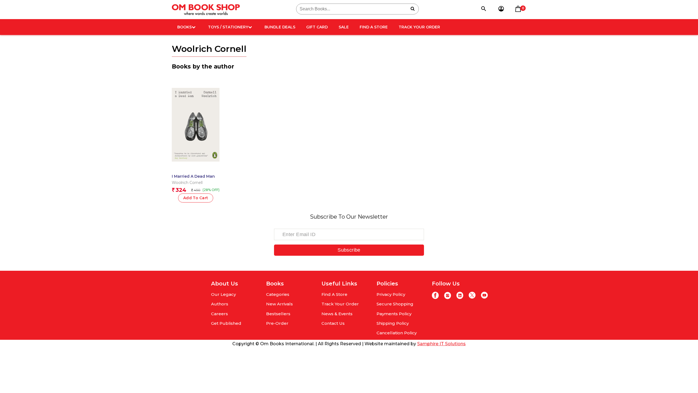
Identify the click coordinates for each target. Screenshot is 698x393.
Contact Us (333, 323)
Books (184, 27)
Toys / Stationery (228, 27)
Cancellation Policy (397, 332)
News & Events (337, 313)
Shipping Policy (393, 323)
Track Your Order (419, 27)
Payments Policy (394, 313)
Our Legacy (223, 294)
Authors (219, 303)
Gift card (317, 27)
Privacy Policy (391, 294)
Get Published (226, 323)
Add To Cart (195, 197)
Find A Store (374, 27)
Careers (219, 313)
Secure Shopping (395, 303)
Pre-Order (277, 323)
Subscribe (349, 250)
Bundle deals (279, 27)
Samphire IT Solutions (441, 343)
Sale (344, 27)
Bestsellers (278, 313)
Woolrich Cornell (187, 182)
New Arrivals (279, 303)
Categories (277, 294)
